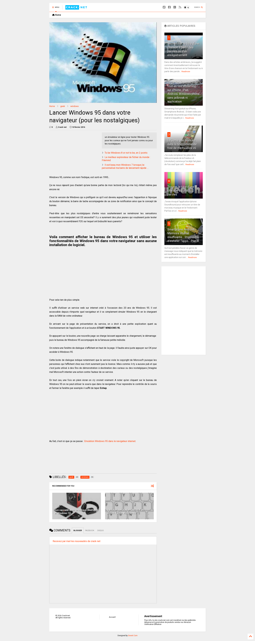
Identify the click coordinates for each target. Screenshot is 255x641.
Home (58, 15)
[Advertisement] (74, 153)
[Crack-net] (76, 8)
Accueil (112, 617)
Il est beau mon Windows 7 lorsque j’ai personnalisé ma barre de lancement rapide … (125, 166)
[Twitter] (164, 7)
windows (74, 106)
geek (62, 106)
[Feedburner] (180, 7)
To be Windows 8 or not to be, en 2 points (126, 152)
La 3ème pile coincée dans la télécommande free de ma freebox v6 (182, 144)
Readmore (186, 72)
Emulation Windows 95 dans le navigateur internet (109, 441)
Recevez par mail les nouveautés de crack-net (76, 541)
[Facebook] (169, 7)
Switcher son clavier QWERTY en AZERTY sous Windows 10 (125, 512)
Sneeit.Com (133, 636)
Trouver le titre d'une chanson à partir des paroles (180, 190)
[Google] (174, 7)
